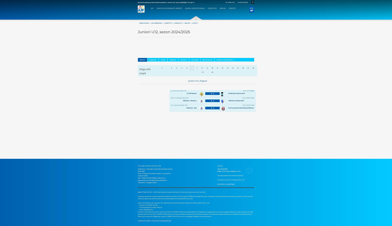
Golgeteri (173, 60)
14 (232, 68)
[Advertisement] (226, 43)
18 (253, 68)
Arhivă (223, 8)
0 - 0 (212, 93)
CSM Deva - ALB (191, 108)
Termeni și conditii (144, 221)
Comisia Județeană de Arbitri (169, 8)
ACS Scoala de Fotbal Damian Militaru (241, 108)
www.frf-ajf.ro (143, 192)
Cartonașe (194, 60)
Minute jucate (207, 60)
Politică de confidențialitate (161, 221)
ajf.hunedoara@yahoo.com (231, 171)
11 (217, 68)
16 (243, 68)
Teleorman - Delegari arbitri (147, 182)
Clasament (153, 60)
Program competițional (225, 60)
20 (212, 72)
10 (212, 68)
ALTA (251, 9)
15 (238, 68)
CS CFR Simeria (192, 93)
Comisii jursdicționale (195, 8)
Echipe (163, 60)
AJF (152, 8)
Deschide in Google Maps (226, 184)
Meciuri (187, 23)
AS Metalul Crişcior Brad (236, 93)
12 (222, 68)
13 (227, 68)
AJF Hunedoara (156, 23)
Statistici (184, 60)
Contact (232, 8)
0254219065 (223, 169)
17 (248, 68)
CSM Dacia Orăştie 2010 (236, 101)
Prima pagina (144, 23)
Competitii (168, 23)
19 (202, 72)
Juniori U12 (178, 23)
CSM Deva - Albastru (190, 101)
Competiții (212, 8)
